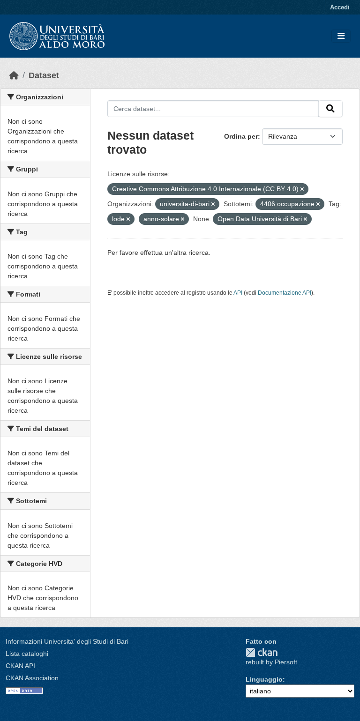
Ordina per (241, 136)
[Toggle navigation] (341, 36)
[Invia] (330, 108)
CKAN (262, 652)
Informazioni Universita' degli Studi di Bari (67, 641)
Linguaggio (264, 679)
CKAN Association (32, 678)
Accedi (340, 7)
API (237, 293)
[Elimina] (302, 189)
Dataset (44, 75)
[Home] (14, 75)
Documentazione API (284, 293)
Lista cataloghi (27, 653)
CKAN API (20, 665)
